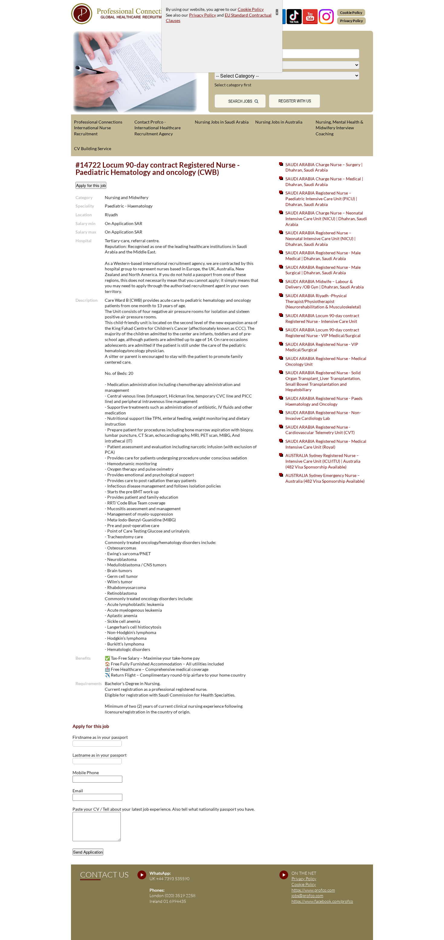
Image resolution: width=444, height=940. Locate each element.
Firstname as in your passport (100, 737)
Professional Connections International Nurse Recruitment (98, 127)
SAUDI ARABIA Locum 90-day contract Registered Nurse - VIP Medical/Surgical (323, 332)
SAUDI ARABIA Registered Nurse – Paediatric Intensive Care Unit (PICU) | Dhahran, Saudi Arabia (321, 198)
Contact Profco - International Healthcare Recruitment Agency (157, 127)
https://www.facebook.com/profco (322, 901)
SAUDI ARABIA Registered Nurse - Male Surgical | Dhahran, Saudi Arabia (323, 270)
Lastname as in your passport (99, 755)
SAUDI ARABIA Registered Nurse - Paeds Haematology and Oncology (323, 401)
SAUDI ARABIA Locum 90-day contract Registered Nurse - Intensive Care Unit (322, 318)
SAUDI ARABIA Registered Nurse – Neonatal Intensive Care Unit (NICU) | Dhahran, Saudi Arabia (320, 238)
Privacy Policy (351, 20)
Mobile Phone (85, 772)
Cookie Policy (351, 12)
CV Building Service (92, 148)
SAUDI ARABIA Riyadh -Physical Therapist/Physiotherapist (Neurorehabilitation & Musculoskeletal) (323, 301)
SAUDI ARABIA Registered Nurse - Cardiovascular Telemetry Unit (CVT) (320, 429)
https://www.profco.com (313, 890)
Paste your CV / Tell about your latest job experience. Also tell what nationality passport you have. (163, 809)
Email (77, 790)
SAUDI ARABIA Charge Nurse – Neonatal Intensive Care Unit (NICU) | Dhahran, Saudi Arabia (326, 218)
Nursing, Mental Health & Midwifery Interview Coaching (339, 127)
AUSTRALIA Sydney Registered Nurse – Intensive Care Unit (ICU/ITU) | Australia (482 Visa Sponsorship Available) (322, 461)
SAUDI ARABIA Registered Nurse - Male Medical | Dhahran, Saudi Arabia (323, 255)
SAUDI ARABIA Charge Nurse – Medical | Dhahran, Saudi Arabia (324, 181)
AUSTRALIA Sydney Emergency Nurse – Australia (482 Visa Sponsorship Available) (325, 478)
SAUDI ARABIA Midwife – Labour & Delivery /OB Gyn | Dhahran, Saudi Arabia (324, 284)
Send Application (88, 852)
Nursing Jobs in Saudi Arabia (222, 121)
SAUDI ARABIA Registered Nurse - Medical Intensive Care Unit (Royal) (325, 444)
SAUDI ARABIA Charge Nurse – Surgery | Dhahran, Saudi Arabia (323, 167)
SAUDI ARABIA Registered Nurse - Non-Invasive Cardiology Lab (323, 415)
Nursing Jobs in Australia (278, 121)
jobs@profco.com (307, 895)
